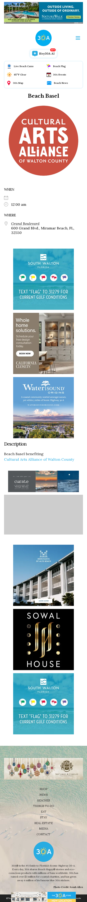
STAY (43, 817)
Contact (43, 834)
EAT (43, 811)
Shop (44, 789)
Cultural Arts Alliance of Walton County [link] (39, 459)
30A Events (59, 74)
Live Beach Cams (24, 66)
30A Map (18, 82)
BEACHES (43, 800)
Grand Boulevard (25, 223)
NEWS (43, 795)
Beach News (61, 82)
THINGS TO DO (43, 806)
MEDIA (43, 828)
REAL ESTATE (43, 823)
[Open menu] (78, 38)
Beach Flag (59, 66)
